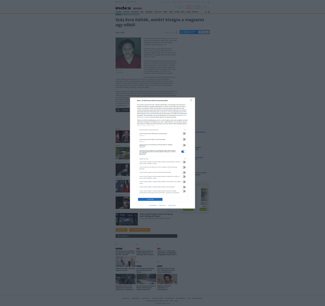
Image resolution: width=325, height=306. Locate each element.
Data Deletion (153, 205)
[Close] (191, 100)
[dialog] (162, 153)
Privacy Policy (172, 205)
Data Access (162, 205)
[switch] (183, 133)
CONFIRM (150, 199)
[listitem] (162, 130)
